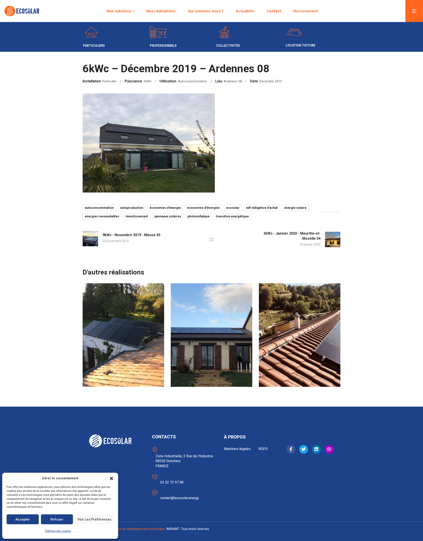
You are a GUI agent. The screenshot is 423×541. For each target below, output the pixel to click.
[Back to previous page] (211, 239)
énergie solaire (295, 207)
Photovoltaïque (198, 216)
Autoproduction (131, 207)
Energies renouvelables (102, 216)
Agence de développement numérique (138, 529)
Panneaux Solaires (167, 216)
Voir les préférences (94, 519)
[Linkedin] (316, 449)
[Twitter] (303, 449)
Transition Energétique (232, 216)
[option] (123, 338)
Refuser (56, 519)
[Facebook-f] (290, 449)
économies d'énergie (165, 207)
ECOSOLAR (232, 207)
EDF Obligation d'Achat (262, 207)
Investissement (137, 216)
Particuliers (104, 365)
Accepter (22, 519)
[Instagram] (329, 449)
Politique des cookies (58, 531)
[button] (111, 478)
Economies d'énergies (203, 207)
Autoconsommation (99, 207)
